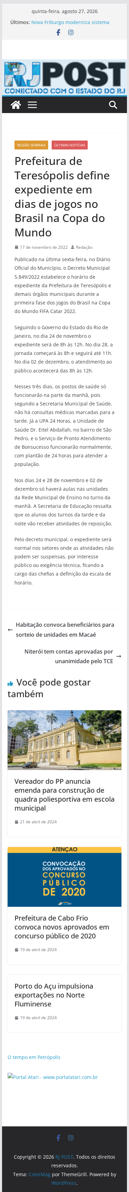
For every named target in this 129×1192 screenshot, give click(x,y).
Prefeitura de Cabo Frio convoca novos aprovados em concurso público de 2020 (61, 926)
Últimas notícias (69, 145)
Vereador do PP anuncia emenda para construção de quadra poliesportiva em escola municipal (64, 795)
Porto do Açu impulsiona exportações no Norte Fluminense (53, 995)
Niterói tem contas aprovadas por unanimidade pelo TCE (68, 656)
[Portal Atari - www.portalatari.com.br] (53, 1077)
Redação (84, 247)
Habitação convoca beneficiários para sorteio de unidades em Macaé (65, 629)
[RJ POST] (16, 105)
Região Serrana (31, 145)
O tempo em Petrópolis (34, 1057)
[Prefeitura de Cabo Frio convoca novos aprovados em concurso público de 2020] (65, 852)
